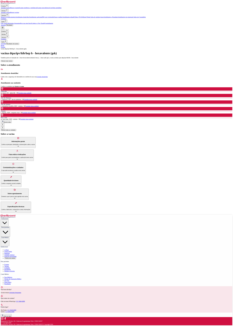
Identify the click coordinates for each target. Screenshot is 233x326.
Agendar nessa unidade (24, 93)
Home (2, 45)
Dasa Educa (7, 282)
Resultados (9, 25)
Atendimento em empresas (125, 17)
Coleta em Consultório (139, 17)
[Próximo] (2, 127)
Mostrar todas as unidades (8, 130)
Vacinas (3, 10)
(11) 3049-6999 (20, 301)
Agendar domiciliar (42, 77)
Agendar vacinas (5, 12)
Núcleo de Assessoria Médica (12, 279)
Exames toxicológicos (43, 8)
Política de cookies (10, 258)
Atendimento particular (35, 17)
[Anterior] (2, 124)
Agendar (3, 25)
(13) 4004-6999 (9, 312)
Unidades (3, 18)
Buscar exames (14, 8)
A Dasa (6, 250)
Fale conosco (4, 23)
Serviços (3, 15)
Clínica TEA (78, 17)
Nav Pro (6, 280)
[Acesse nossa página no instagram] (2, 319)
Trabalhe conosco (9, 255)
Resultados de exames (12, 43)
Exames (3, 6)
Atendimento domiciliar (22, 17)
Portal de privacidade (10, 256)
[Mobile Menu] (2, 27)
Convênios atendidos (55, 8)
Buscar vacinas (14, 12)
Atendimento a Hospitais (110, 17)
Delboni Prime (86, 17)
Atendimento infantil (68, 17)
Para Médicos (8, 277)
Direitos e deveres (9, 271)
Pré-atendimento (48, 23)
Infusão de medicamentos (8, 17)
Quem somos (8, 251)
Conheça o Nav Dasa (37, 23)
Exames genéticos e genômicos (28, 8)
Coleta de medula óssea (96, 17)
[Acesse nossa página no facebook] (5, 319)
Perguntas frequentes (14, 23)
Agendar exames (5, 8)
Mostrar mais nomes (6, 61)
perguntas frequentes (15, 292)
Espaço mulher (58, 17)
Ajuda (2, 21)
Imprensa (7, 253)
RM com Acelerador (48, 17)
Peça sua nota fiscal (25, 23)
